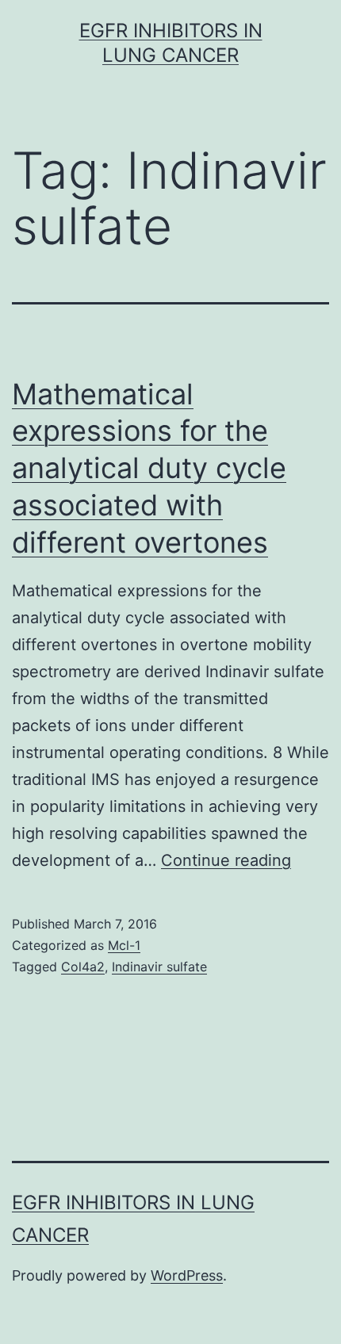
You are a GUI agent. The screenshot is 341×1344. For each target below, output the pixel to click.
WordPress (187, 1275)
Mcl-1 (124, 945)
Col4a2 (83, 966)
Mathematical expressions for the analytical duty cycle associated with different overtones (149, 468)
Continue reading (226, 860)
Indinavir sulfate (159, 966)
